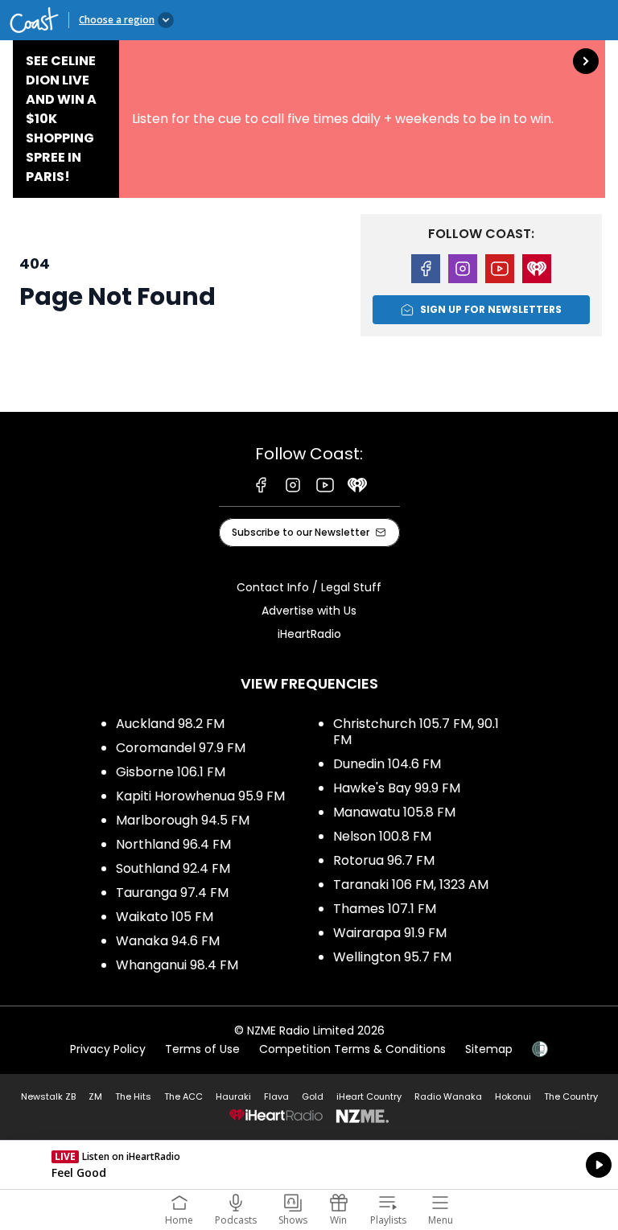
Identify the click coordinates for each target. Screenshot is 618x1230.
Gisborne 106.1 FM (170, 772)
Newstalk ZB (48, 1096)
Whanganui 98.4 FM (177, 965)
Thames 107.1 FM (384, 908)
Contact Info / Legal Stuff (309, 587)
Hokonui (513, 1096)
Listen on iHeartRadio (309, 1165)
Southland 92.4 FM (173, 868)
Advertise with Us (309, 611)
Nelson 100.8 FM (382, 836)
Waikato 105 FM (164, 916)
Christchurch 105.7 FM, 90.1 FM (416, 731)
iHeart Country (369, 1096)
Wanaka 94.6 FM (168, 941)
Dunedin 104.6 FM (387, 764)
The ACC (183, 1096)
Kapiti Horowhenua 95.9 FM (200, 796)
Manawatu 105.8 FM (394, 812)
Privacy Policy (108, 1049)
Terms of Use (202, 1049)
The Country (571, 1096)
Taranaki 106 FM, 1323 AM (410, 884)
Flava (276, 1096)
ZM (95, 1096)
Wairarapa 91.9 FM (390, 933)
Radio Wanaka (448, 1096)
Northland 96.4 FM (173, 844)
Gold (312, 1096)
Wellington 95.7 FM (392, 957)
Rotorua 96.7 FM (384, 860)
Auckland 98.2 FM (170, 723)
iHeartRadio (309, 634)
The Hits (133, 1096)
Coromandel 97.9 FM (180, 747)
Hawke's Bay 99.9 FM (396, 788)
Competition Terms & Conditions (352, 1049)
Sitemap (489, 1049)
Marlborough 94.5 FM (182, 820)
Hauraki (233, 1096)
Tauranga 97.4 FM (172, 892)
